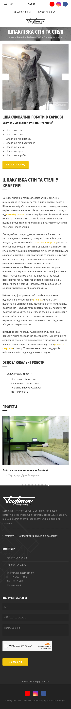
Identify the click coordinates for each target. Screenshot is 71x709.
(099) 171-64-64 (46, 12)
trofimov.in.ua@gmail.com (20, 572)
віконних (38, 299)
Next (65, 77)
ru (11, 4)
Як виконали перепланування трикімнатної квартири (34, 470)
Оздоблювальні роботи (35, 37)
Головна (12, 37)
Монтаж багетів (19, 391)
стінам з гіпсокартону (44, 242)
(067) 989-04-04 (22, 12)
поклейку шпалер (15, 214)
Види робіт (21, 37)
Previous (5, 77)
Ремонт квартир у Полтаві (35, 681)
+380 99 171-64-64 (16, 565)
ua (5, 4)
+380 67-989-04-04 (16, 557)
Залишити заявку (15, 164)
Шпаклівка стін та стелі (23, 379)
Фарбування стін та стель (25, 383)
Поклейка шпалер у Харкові (26, 387)
